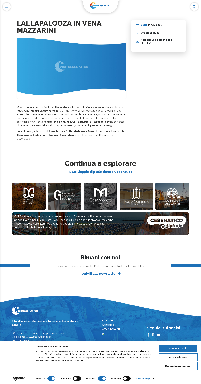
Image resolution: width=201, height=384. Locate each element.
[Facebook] (148, 335)
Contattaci (108, 324)
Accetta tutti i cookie (178, 348)
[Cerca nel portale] (194, 7)
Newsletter (108, 320)
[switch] (77, 378)
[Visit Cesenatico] (25, 311)
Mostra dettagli (143, 378)
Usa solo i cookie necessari (178, 366)
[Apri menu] (7, 7)
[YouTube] (158, 335)
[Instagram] (153, 335)
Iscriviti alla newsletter (99, 274)
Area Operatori (111, 328)
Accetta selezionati (178, 357)
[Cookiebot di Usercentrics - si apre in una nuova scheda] (18, 379)
